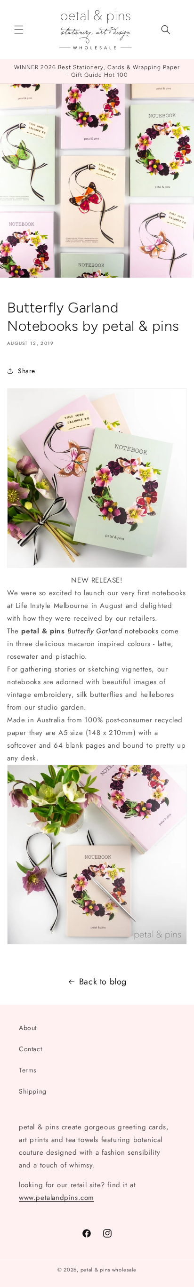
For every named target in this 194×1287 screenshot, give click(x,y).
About (28, 1027)
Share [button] (26, 371)
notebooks (112, 631)
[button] (18, 29)
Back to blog (103, 981)
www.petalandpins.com (56, 1197)
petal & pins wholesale (109, 1269)
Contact (30, 1049)
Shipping (33, 1091)
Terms (28, 1070)
